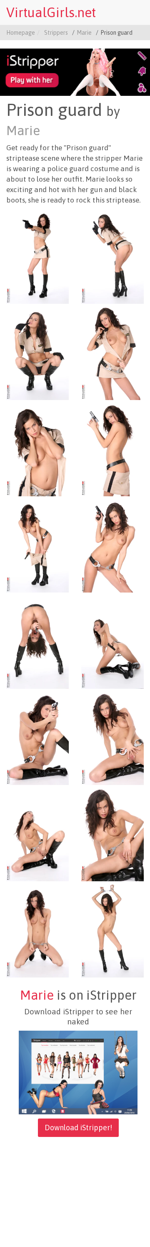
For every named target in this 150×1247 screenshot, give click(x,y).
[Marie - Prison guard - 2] (112, 256)
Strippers (56, 32)
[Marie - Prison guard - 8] (112, 544)
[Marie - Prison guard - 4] (112, 352)
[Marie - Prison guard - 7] (37, 544)
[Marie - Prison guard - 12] (112, 737)
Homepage (20, 32)
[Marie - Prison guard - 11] (37, 737)
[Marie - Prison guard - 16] (112, 929)
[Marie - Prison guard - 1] (37, 256)
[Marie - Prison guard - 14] (112, 833)
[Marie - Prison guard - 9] (37, 641)
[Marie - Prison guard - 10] (112, 641)
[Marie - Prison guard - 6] (112, 448)
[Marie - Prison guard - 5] (37, 448)
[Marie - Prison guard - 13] (37, 833)
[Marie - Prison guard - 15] (37, 929)
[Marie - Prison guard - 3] (37, 352)
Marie (84, 32)
